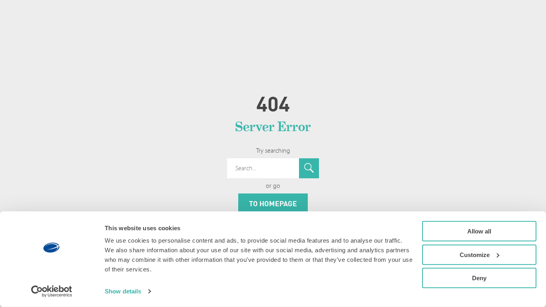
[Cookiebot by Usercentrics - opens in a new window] (52, 291)
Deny (479, 278)
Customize (475, 254)
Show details (123, 291)
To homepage (273, 203)
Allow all (479, 231)
